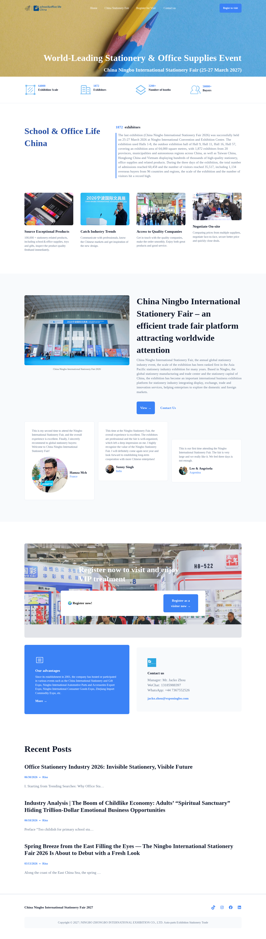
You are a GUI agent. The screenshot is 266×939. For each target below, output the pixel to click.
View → (145, 408)
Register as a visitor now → (181, 603)
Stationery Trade (198, 922)
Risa (45, 777)
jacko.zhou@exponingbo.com (168, 698)
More (39, 701)
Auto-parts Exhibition (176, 922)
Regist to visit (230, 8)
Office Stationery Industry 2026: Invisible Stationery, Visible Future (108, 766)
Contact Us (168, 408)
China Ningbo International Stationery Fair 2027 (58, 907)
